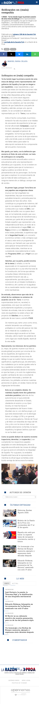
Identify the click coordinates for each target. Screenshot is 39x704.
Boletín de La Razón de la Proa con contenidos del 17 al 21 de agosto (26, 524)
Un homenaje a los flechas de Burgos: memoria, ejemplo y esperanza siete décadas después (26, 551)
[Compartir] (3, 54)
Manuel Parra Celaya (17, 61)
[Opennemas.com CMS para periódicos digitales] (20, 692)
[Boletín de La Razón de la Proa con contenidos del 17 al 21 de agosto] (9, 523)
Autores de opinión (20, 492)
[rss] (14, 68)
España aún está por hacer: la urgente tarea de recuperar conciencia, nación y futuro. (26, 537)
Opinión (7, 49)
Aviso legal (26, 680)
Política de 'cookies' (19, 683)
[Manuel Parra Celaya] (4, 63)
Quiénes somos (13, 680)
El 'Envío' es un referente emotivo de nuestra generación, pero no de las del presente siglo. (19, 618)
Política (13, 49)
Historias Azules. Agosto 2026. (25, 511)
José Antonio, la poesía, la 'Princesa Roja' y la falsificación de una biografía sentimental (18, 594)
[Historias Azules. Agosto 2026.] (9, 513)
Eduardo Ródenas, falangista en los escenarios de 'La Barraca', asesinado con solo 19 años (26, 565)
